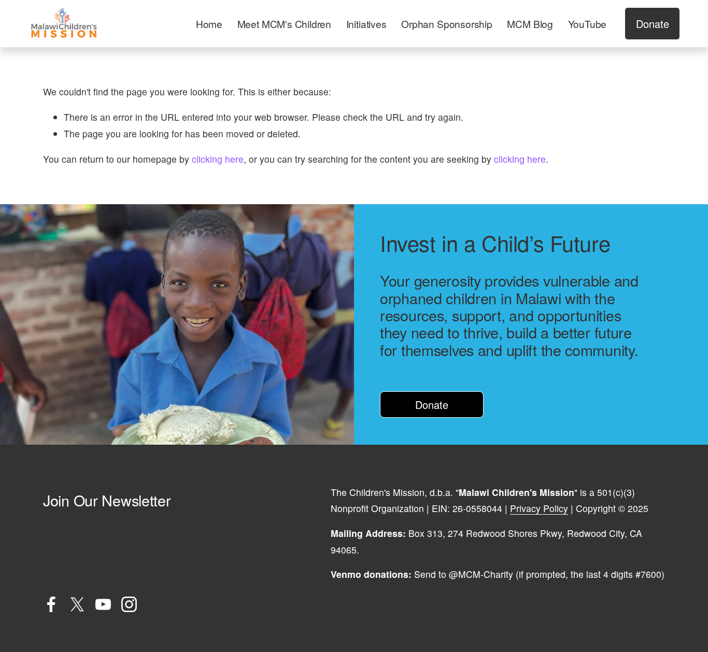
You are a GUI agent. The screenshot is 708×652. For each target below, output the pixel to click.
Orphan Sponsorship (446, 24)
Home (209, 24)
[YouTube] (103, 604)
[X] (77, 604)
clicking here (218, 158)
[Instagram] (129, 604)
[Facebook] (51, 604)
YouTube (587, 24)
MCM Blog (530, 24)
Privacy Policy (539, 508)
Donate (652, 23)
